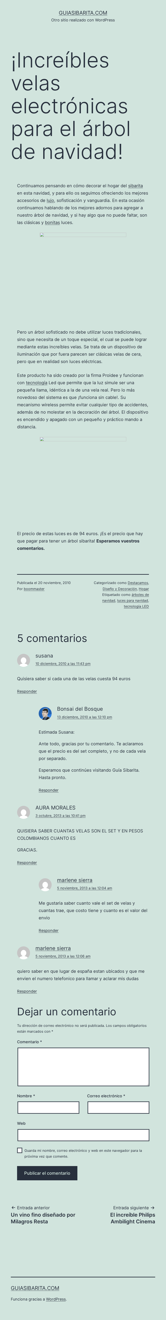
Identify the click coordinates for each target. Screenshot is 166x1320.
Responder (27, 691)
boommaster (34, 589)
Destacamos (138, 583)
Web (21, 1123)
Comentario (29, 1042)
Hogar (144, 589)
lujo (50, 200)
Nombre (26, 1096)
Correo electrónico (106, 1096)
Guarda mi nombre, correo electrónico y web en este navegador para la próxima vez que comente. (83, 1153)
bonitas (52, 222)
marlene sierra (75, 880)
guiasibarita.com (83, 13)
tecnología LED (136, 606)
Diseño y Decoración (120, 589)
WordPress (56, 1299)
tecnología (36, 382)
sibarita (135, 185)
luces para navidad (132, 600)
